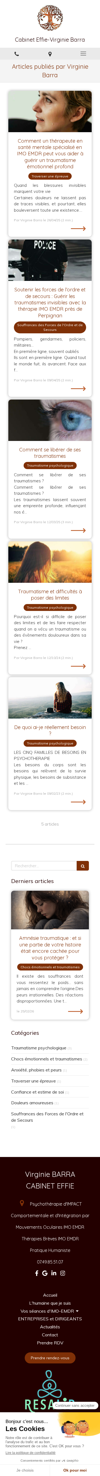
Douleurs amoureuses (32, 1102)
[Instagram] (62, 1274)
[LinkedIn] (53, 1274)
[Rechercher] (83, 866)
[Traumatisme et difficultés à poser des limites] (50, 562)
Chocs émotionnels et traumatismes (46, 1059)
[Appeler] (16, 54)
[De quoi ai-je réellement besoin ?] (50, 698)
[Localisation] (50, 54)
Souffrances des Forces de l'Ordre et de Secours (47, 1117)
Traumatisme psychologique (38, 1048)
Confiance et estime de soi (37, 1092)
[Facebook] (37, 1274)
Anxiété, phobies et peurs (36, 1070)
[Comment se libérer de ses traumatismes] (50, 420)
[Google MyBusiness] (45, 1274)
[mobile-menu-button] (83, 53)
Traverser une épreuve (33, 1081)
